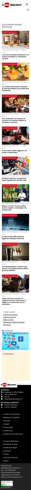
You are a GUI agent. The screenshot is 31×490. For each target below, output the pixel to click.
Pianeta (6, 454)
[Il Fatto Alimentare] (12, 5)
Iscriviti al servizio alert (11, 414)
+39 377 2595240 (10, 407)
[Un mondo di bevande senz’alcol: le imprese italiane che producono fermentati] (15, 71)
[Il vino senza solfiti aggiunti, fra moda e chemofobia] (15, 135)
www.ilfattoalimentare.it (13, 399)
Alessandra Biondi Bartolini (10, 50)
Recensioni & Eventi (10, 457)
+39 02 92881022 (10, 394)
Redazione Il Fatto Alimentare (14, 322)
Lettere (6, 461)
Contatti (6, 424)
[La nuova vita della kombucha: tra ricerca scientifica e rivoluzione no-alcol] (15, 39)
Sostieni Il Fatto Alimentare (13, 434)
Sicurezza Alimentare (10, 441)
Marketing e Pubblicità (11, 417)
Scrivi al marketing (11, 405)
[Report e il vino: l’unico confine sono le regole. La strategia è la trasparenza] (15, 193)
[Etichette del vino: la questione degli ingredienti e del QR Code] (15, 165)
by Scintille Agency (6, 487)
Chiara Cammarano (10, 315)
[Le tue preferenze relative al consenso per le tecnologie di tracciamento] (2, 2)
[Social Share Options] (4, 379)
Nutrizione (7, 451)
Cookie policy (8, 431)
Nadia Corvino (8, 320)
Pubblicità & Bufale (10, 448)
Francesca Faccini (9, 317)
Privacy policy (8, 427)
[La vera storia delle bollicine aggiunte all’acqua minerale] (15, 222)
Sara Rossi (7, 325)
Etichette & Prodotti (10, 444)
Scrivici (6, 397)
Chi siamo (6, 421)
